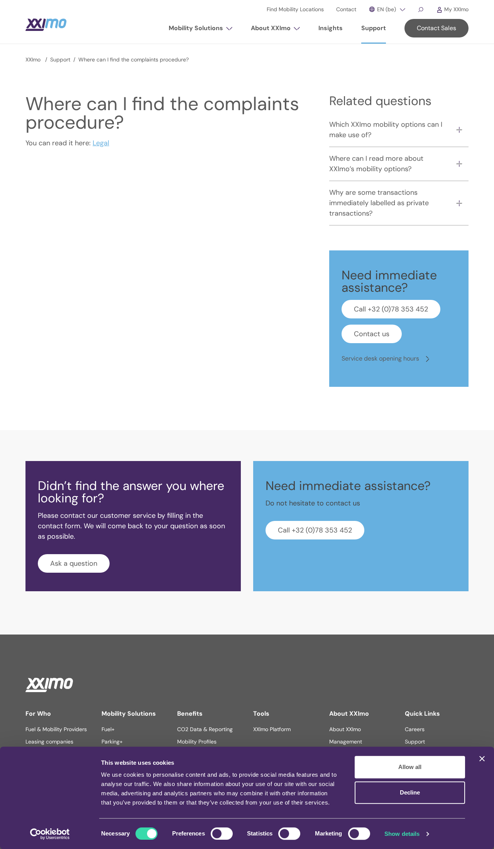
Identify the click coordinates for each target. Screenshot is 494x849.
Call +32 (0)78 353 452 (391, 309)
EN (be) (386, 9)
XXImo (33, 59)
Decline (410, 792)
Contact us (371, 334)
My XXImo (456, 9)
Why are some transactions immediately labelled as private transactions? (379, 203)
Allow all (409, 767)
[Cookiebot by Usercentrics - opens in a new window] (50, 834)
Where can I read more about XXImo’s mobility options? (376, 164)
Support (60, 59)
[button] (200, 31)
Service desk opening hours (381, 358)
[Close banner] (482, 758)
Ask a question (73, 563)
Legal (101, 143)
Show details (402, 833)
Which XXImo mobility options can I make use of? (385, 130)
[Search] (420, 9)
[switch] (222, 833)
